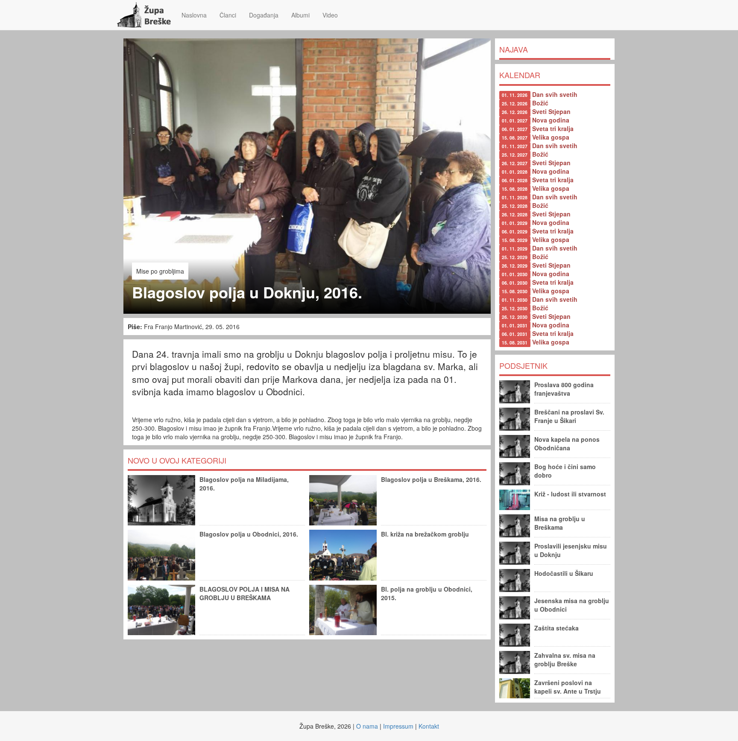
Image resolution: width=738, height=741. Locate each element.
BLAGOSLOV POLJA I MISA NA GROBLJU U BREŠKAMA (244, 593)
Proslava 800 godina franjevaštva (564, 388)
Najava (513, 49)
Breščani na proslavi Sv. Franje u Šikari (569, 416)
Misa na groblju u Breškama (559, 522)
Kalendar (519, 74)
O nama (367, 726)
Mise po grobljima (160, 271)
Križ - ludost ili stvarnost (570, 494)
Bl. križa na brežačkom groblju (425, 534)
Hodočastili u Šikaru (563, 573)
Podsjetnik (523, 365)
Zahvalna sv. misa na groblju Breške (564, 659)
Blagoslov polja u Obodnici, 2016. (248, 534)
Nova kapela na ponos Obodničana (567, 443)
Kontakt (429, 726)
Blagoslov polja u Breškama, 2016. (431, 479)
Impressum (398, 726)
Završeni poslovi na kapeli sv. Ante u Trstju (567, 686)
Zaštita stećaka (556, 628)
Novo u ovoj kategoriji (177, 460)
